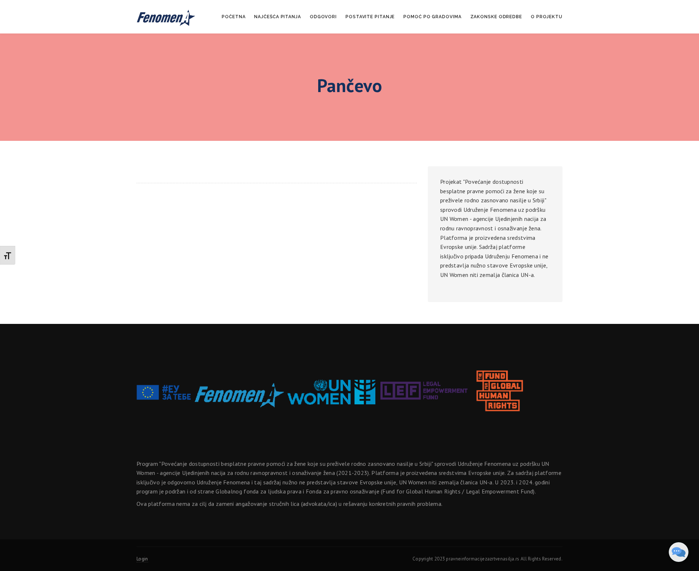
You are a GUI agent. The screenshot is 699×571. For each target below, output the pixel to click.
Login (142, 559)
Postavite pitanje (370, 16)
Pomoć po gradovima (432, 16)
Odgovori (323, 16)
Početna (233, 16)
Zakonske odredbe (496, 16)
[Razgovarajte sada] (678, 552)
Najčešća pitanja (277, 16)
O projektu (546, 16)
